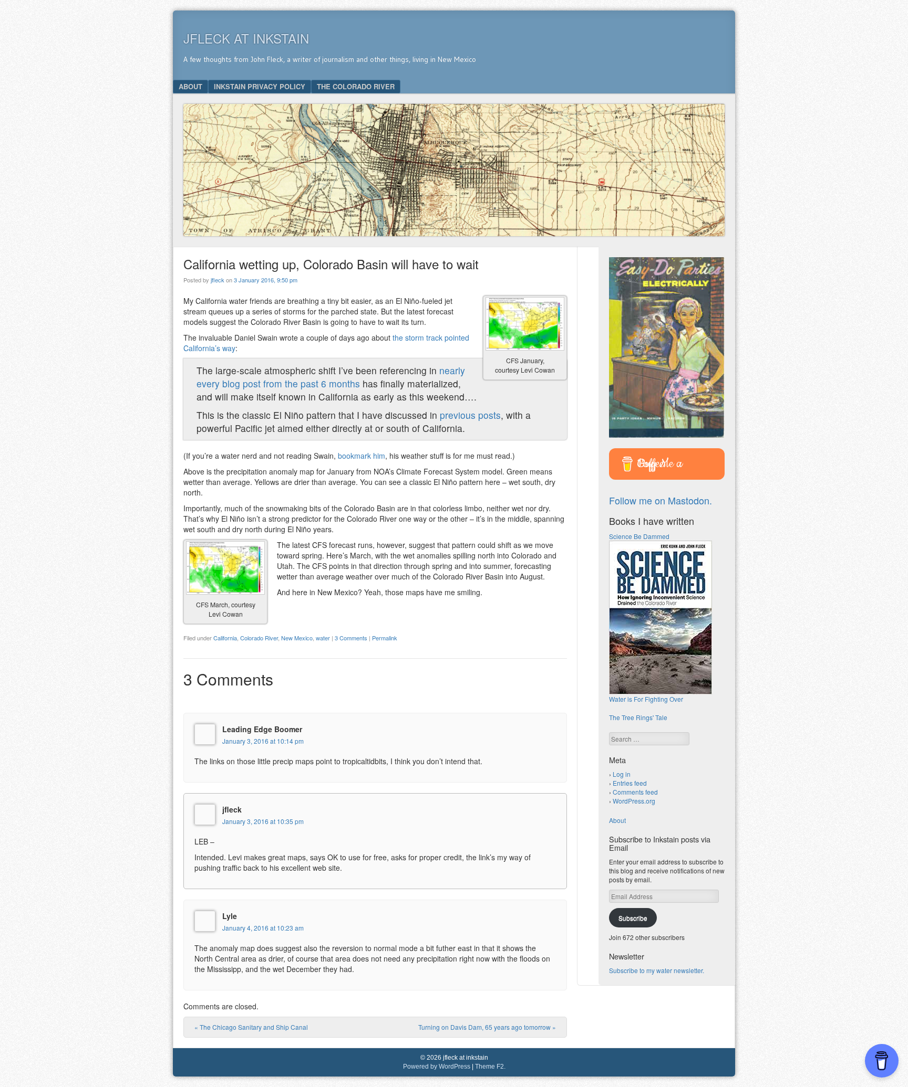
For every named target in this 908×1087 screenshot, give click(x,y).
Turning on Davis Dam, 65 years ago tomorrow (487, 1026)
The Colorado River (356, 86)
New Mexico (297, 638)
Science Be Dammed (639, 536)
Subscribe (632, 917)
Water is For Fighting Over (646, 698)
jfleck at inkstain (246, 38)
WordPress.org (634, 800)
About (190, 86)
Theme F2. (490, 1066)
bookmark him (361, 455)
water (323, 638)
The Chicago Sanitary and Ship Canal (251, 1026)
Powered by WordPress (436, 1066)
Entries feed (630, 782)
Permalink (384, 638)
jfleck (217, 280)
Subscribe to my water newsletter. (656, 970)
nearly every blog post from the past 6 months (331, 377)
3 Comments (351, 638)
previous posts (470, 414)
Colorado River (259, 638)
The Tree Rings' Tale (638, 717)
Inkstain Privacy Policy (259, 86)
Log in (622, 773)
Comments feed (635, 791)
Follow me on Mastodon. (660, 500)
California (225, 638)
